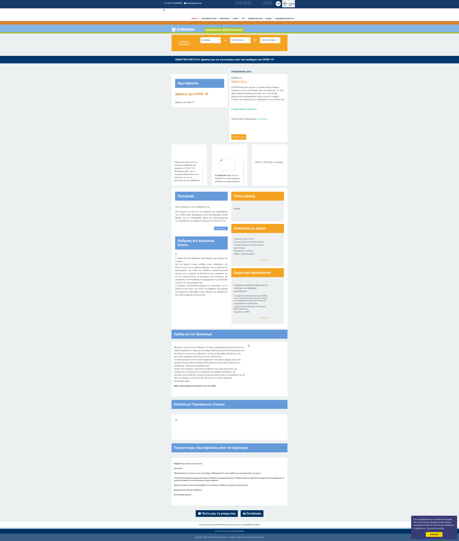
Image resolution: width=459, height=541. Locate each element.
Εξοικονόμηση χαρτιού (182, 495)
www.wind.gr (262, 119)
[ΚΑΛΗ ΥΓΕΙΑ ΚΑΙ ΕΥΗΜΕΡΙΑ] (176, 419)
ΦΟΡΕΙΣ (236, 19)
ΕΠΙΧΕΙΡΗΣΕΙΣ (224, 19)
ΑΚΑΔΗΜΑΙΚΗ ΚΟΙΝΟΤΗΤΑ (284, 19)
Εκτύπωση (253, 513)
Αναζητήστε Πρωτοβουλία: (184, 43)
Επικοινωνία (239, 137)
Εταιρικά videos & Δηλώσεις (244, 109)
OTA (243, 19)
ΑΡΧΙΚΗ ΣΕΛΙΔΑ (222, 531)
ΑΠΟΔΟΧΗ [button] (434, 534)
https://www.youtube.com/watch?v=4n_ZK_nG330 (195, 386)
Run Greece (178, 468)
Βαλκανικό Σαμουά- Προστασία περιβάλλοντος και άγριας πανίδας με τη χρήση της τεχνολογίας (211, 485)
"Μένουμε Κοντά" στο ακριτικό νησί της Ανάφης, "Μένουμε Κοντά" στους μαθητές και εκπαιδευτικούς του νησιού (217, 473)
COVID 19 (195, 19)
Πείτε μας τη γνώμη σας (218, 513)
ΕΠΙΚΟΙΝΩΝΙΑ (237, 531)
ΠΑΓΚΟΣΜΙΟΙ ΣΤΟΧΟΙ (209, 19)
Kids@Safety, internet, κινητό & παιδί (188, 464)
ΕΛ (265, 3)
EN (270, 3)
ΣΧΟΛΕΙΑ (268, 19)
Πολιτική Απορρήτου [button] (435, 528)
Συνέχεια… (264, 260)
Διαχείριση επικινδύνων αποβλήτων (188, 490)
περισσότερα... (221, 228)
